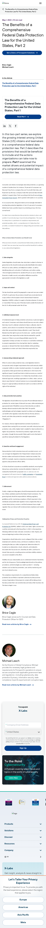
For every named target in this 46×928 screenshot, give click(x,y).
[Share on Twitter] (10, 126)
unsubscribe (19, 743)
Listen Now (13, 778)
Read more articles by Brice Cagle (15, 624)
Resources (9, 844)
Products (8, 824)
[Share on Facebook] (15, 126)
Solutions (8, 830)
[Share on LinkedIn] (4, 126)
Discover (8, 837)
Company (8, 850)
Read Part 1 (21, 117)
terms (29, 738)
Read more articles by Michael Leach (16, 685)
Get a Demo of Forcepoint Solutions (21, 53)
